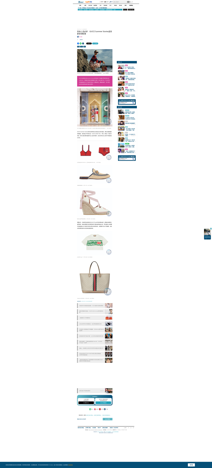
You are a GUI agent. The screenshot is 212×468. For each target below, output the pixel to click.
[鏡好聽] (101, 1)
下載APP (99, 427)
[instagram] (130, 427)
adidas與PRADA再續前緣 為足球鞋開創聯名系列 (90, 324)
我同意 (191, 465)
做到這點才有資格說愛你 (84, 390)
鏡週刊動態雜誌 (97, 415)
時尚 (78, 46)
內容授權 (94, 427)
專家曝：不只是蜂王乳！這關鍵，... (130, 135)
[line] (125, 427)
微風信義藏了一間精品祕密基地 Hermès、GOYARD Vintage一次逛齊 (90, 342)
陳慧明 (81, 39)
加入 (92, 409)
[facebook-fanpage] (128, 427)
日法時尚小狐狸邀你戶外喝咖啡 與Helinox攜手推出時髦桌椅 (91, 330)
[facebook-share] (78, 43)
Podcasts (125, 9)
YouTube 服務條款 (108, 431)
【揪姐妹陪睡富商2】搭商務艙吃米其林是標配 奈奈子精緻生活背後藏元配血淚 (91, 360)
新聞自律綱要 (105, 427)
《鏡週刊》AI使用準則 (113, 427)
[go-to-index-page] (81, 2)
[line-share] (81, 43)
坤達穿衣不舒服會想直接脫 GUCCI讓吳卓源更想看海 (91, 305)
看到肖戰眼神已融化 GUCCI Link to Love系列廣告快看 (91, 311)
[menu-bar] (132, 2)
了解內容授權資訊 (106, 415)
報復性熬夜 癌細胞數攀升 (130, 123)
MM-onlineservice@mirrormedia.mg (95, 429)
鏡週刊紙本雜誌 (89, 415)
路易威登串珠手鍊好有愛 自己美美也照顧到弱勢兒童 (91, 336)
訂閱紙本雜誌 (131, 9)
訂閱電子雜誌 (88, 427)
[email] (133, 427)
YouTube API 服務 (100, 431)
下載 (107, 409)
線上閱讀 (107, 419)
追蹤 (97, 409)
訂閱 (102, 409)
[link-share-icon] (83, 43)
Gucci (81, 46)
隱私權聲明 (70, 465)
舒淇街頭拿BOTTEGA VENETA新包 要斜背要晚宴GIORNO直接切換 (90, 354)
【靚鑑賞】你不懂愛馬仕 (84, 317)
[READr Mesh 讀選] (111, 1)
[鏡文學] (106, 1)
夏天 (84, 46)
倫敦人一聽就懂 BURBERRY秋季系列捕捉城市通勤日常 (91, 348)
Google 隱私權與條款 (115, 431)
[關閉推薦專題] (211, 228)
